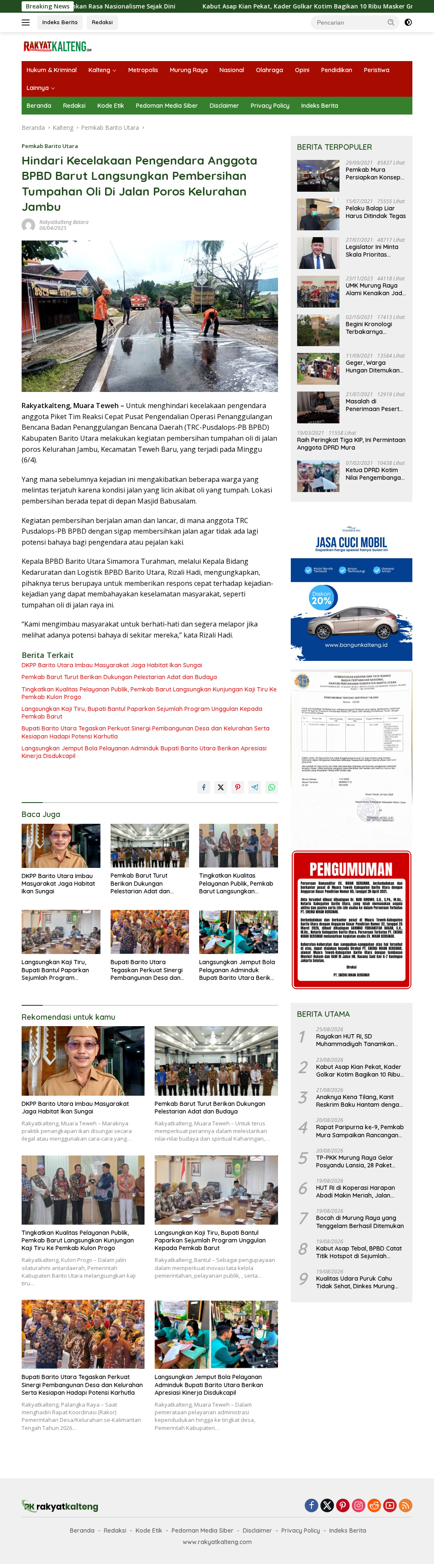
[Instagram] (358, 1506)
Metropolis (143, 70)
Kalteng (99, 70)
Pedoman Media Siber (167, 105)
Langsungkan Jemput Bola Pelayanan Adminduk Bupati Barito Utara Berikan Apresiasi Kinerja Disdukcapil (144, 752)
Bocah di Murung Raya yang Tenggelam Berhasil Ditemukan (360, 1221)
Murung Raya (189, 70)
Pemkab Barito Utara (50, 146)
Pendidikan (336, 70)
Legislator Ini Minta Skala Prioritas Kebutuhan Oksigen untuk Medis (373, 250)
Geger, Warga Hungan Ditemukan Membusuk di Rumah (375, 366)
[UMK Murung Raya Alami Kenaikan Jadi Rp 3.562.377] (318, 292)
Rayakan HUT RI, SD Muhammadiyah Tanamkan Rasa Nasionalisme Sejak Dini (357, 1040)
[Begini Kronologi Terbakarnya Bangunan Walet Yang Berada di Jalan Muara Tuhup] (318, 330)
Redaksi (102, 22)
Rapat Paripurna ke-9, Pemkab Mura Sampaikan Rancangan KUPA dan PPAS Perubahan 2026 (360, 1131)
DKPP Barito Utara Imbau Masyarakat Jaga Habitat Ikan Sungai (112, 665)
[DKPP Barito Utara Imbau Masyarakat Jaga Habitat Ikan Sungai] (61, 846)
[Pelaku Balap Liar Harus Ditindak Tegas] (318, 214)
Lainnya (38, 88)
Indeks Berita (60, 22)
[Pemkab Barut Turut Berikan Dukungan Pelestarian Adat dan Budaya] (150, 846)
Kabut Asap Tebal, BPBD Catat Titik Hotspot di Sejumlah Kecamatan (359, 1252)
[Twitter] (327, 1506)
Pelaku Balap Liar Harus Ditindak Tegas (376, 212)
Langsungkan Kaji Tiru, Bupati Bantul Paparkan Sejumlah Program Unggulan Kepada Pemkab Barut (142, 712)
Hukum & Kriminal (52, 70)
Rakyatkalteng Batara (64, 222)
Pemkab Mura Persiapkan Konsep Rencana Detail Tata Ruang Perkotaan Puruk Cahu (374, 173)
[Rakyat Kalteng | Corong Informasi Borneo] (58, 46)
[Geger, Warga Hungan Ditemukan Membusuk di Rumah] (318, 369)
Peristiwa (376, 70)
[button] (391, 22)
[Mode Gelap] (408, 22)
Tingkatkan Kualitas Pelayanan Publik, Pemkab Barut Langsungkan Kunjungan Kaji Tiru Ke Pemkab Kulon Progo (149, 693)
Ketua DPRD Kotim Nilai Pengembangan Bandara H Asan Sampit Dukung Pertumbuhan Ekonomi (375, 473)
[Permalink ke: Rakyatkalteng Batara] (28, 225)
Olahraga (269, 70)
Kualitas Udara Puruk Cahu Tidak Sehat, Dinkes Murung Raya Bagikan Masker (355, 1282)
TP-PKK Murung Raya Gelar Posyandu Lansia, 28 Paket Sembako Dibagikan (354, 1161)
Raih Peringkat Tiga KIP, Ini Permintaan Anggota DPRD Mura (351, 443)
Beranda (39, 105)
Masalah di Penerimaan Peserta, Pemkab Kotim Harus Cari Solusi (376, 405)
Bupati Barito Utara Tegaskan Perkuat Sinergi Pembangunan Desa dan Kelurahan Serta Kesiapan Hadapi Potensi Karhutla (146, 732)
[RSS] (405, 1506)
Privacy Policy (270, 105)
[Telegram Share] (254, 787)
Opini (302, 70)
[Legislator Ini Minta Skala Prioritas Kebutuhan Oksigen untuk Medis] (318, 253)
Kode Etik (110, 105)
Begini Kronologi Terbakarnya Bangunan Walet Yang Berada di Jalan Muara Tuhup (373, 328)
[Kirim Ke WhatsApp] (271, 787)
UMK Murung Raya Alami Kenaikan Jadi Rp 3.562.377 (374, 289)
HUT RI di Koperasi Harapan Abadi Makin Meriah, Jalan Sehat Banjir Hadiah (355, 1191)
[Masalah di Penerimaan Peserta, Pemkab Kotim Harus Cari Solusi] (318, 407)
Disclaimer (224, 105)
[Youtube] (390, 1506)
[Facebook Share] (204, 787)
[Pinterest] (343, 1506)
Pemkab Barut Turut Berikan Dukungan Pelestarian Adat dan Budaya (119, 677)
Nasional (232, 70)
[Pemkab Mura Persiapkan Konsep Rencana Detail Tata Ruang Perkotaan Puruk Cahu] (318, 176)
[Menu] (27, 22)
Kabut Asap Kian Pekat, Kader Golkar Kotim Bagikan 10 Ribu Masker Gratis (256, 6)
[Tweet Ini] (220, 787)
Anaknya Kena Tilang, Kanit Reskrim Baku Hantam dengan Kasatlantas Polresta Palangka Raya (359, 1100)
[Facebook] (311, 1506)
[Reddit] (374, 1506)
